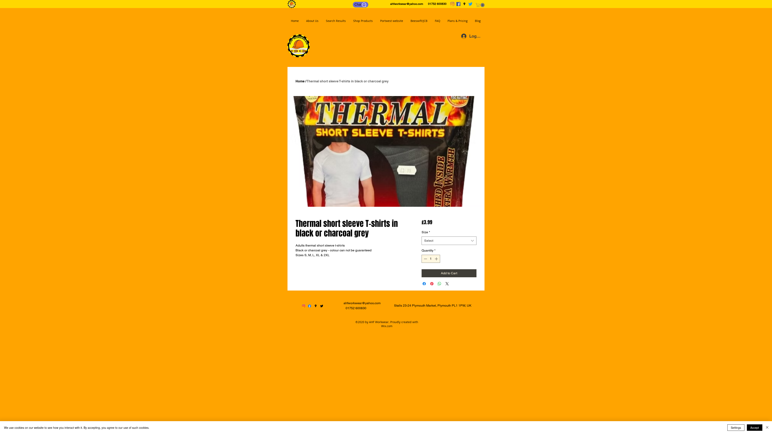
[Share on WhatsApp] (439, 283)
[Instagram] (452, 4)
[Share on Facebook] (424, 283)
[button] (481, 5)
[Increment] (436, 259)
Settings (736, 428)
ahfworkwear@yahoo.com (406, 3)
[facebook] (458, 4)
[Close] (767, 427)
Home (300, 81)
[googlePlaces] (464, 4)
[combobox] (449, 240)
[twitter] (470, 4)
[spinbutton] (431, 259)
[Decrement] (425, 259)
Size (426, 232)
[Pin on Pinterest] (431, 283)
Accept (754, 428)
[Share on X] (447, 283)
